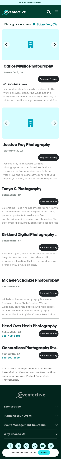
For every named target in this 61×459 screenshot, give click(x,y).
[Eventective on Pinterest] (26, 446)
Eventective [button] (12, 406)
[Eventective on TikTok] (35, 446)
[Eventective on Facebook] (10, 446)
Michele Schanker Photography (30, 280)
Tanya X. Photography (21, 188)
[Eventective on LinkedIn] (51, 446)
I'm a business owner (29, 2)
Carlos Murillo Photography (28, 66)
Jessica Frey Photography (26, 144)
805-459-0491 (11, 335)
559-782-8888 (11, 357)
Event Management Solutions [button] (25, 424)
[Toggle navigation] (57, 12)
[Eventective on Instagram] (18, 446)
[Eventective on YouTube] (43, 446)
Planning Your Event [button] (18, 415)
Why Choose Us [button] (14, 434)
